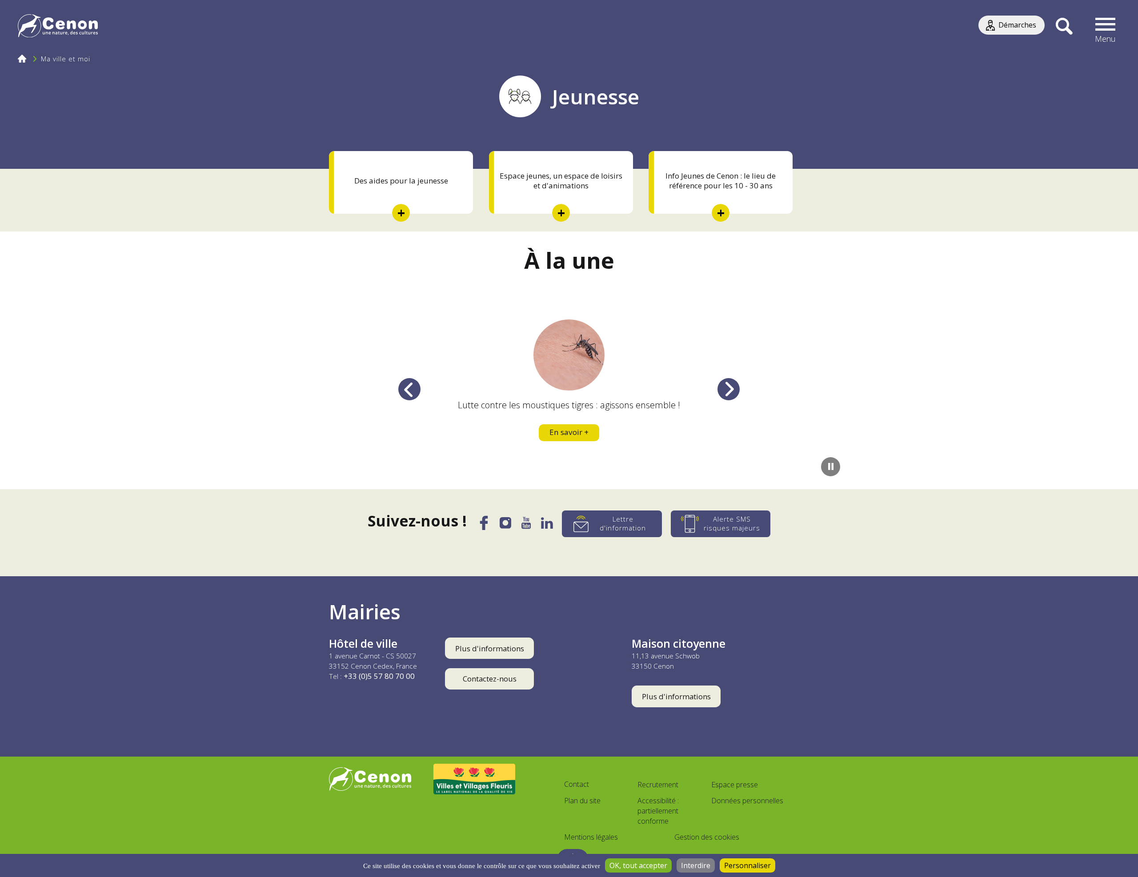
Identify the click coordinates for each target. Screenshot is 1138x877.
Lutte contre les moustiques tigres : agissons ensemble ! (569, 405)
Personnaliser (747, 865)
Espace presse (734, 784)
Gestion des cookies (706, 837)
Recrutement (657, 784)
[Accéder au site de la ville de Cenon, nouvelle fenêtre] (370, 779)
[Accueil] (58, 27)
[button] (1105, 27)
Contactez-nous (490, 679)
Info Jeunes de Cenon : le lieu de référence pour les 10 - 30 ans (720, 181)
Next (728, 389)
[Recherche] (1064, 27)
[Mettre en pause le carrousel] (830, 466)
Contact (576, 784)
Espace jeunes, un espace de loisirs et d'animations (561, 181)
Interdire (695, 865)
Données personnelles (747, 800)
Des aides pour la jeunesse (401, 180)
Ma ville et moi (65, 58)
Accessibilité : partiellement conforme (658, 811)
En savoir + (569, 432)
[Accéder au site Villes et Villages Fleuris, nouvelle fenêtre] (474, 779)
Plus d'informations (489, 648)
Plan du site (582, 800)
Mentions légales (591, 837)
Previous (409, 389)
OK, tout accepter (638, 865)
